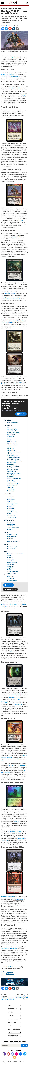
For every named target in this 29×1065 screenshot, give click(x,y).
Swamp (8, 575)
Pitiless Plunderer (11, 471)
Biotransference (11, 524)
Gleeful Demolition (11, 536)
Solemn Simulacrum (18, 321)
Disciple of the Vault (12, 443)
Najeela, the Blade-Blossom (15, 88)
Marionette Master (11, 462)
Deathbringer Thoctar (12, 441)
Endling (3, 299)
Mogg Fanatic (19, 297)
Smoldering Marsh (11, 573)
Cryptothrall (9, 439)
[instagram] (16, 1054)
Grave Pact (11, 765)
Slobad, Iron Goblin (11, 482)
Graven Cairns (10, 564)
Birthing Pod (21, 220)
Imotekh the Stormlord (12, 455)
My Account (12, 1022)
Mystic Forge (10, 506)
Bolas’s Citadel (5, 703)
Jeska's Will (10, 538)
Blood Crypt (10, 557)
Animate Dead (4, 384)
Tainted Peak (10, 576)
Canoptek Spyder (11, 434)
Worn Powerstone (11, 517)
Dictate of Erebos (22, 765)
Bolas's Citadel (10, 497)
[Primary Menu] (2, 2)
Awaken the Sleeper (12, 534)
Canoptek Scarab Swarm (7, 322)
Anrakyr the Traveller (12, 429)
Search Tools (12, 1009)
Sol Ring (9, 513)
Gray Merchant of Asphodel (14, 452)
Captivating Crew (11, 436)
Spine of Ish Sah (11, 515)
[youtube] (8, 1054)
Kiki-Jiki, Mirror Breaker (7, 297)
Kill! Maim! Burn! (11, 548)
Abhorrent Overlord (8, 319)
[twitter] (25, 1054)
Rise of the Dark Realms (13, 541)
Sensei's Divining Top (12, 512)
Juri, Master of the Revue (13, 457)
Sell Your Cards (13, 1019)
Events (10, 1012)
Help (9, 1025)
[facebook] (21, 1054)
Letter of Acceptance (12, 503)
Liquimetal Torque (11, 505)
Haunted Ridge (10, 566)
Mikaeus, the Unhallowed (13, 466)
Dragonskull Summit (12, 562)
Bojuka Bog (16, 821)
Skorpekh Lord (10, 480)
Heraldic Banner (11, 499)
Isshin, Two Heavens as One (8, 76)
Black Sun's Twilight (12, 547)
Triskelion (8, 299)
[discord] (12, 1054)
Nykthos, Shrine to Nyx (12, 571)
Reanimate (21, 382)
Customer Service (14, 1029)
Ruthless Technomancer (13, 475)
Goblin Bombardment (12, 526)
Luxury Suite (10, 568)
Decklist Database (10, 967)
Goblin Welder (10, 448)
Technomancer (10, 487)
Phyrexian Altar (17, 299)
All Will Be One (16, 58)
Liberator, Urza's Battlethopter (14, 461)
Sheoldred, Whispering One (14, 478)
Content (11, 1015)
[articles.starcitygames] (14, 1057)
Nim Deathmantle (19, 384)
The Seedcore (10, 578)
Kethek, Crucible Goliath (13, 422)
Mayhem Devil (10, 464)
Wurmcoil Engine (15, 326)
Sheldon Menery (6, 25)
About (10, 1032)
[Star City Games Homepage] (14, 2)
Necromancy (10, 529)
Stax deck (18, 76)
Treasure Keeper (11, 489)
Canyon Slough (10, 561)
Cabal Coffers (10, 559)
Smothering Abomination (13, 483)
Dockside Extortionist (12, 445)
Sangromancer (10, 476)
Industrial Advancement (13, 527)
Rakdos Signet (10, 510)
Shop (9, 1005)
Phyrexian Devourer (10, 293)
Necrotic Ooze (10, 468)
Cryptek (9, 438)
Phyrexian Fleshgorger (12, 469)
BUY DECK (22, 414)
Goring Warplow (11, 450)
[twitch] (4, 1054)
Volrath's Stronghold (12, 580)
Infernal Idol (10, 501)
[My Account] (27, 3)
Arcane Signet (10, 496)
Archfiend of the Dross (12, 431)
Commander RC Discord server (9, 948)
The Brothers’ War (16, 237)
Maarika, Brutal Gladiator (7, 74)
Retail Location (13, 1036)
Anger (8, 427)
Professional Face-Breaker (14, 473)
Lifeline (12, 652)
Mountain (9, 569)
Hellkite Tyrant (10, 454)
